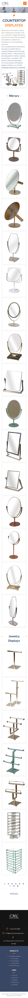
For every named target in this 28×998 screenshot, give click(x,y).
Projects (15, 980)
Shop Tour (15, 977)
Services (15, 975)
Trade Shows (15, 982)
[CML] (5, 3)
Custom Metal (15, 963)
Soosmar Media (17, 995)
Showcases (15, 958)
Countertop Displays (15, 956)
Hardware (15, 984)
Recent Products (15, 965)
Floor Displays (15, 961)
